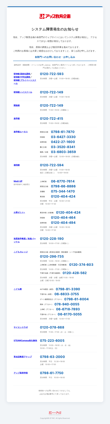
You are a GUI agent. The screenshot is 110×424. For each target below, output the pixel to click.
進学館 (17, 118)
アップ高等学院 (21, 373)
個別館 (17, 165)
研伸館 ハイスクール (23, 92)
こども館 (18, 289)
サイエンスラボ (21, 327)
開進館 (17, 105)
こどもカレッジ (21, 252)
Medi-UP (18, 181)
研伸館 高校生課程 (22, 73)
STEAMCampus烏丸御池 (25, 340)
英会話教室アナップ (23, 356)
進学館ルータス (21, 131)
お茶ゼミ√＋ (19, 212)
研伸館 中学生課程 (22, 77)
